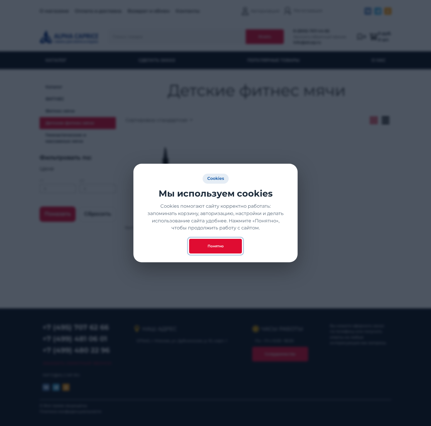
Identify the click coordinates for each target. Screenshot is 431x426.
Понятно (216, 246)
